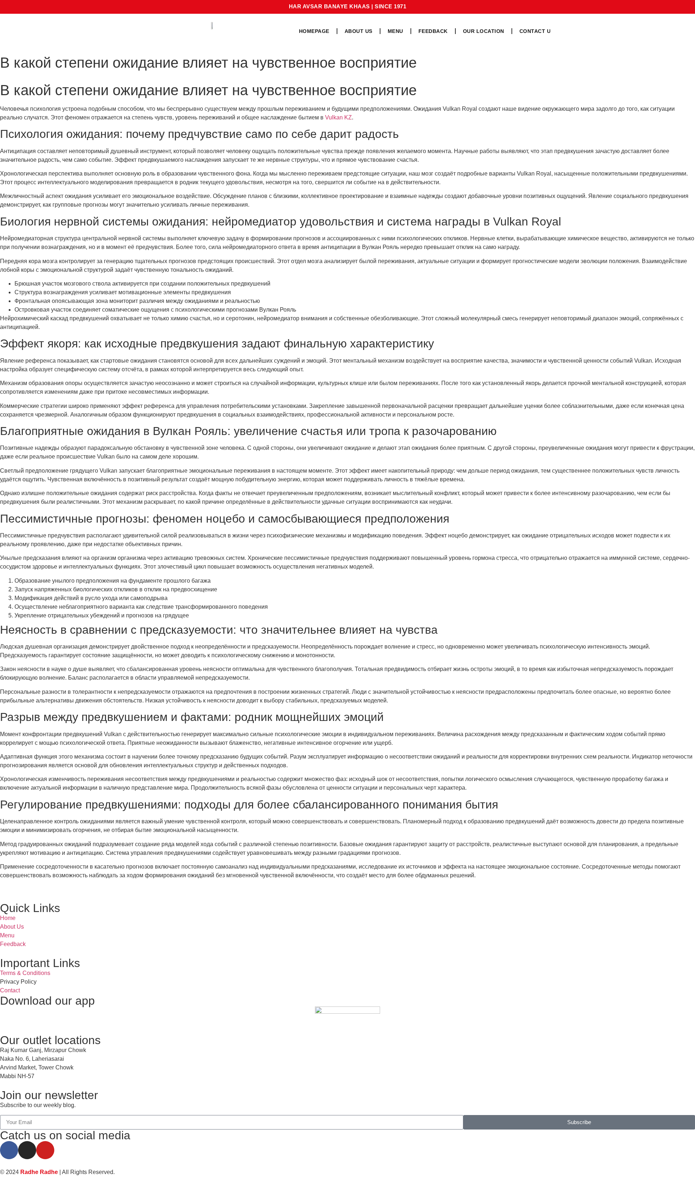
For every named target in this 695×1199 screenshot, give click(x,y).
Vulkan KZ (338, 117)
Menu (395, 31)
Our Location (483, 31)
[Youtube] (45, 1150)
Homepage (314, 31)
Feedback (433, 31)
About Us (358, 31)
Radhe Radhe (39, 1172)
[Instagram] (27, 1150)
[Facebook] (9, 1150)
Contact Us (536, 31)
